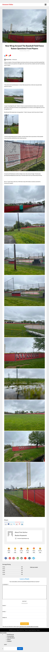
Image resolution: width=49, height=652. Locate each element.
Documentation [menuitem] (10, 636)
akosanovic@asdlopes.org (23, 538)
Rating (24, 601)
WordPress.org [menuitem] (10, 634)
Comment (5, 584)
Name (4, 605)
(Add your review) (34, 567)
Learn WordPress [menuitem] (11, 637)
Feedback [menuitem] (9, 641)
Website (4, 617)
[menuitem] (26, 648)
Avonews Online (7, 4)
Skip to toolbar (3, 632)
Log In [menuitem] (5, 644)
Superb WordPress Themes (34, 630)
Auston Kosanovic (21, 535)
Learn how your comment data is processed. (28, 626)
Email (4, 611)
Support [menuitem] (9, 639)
